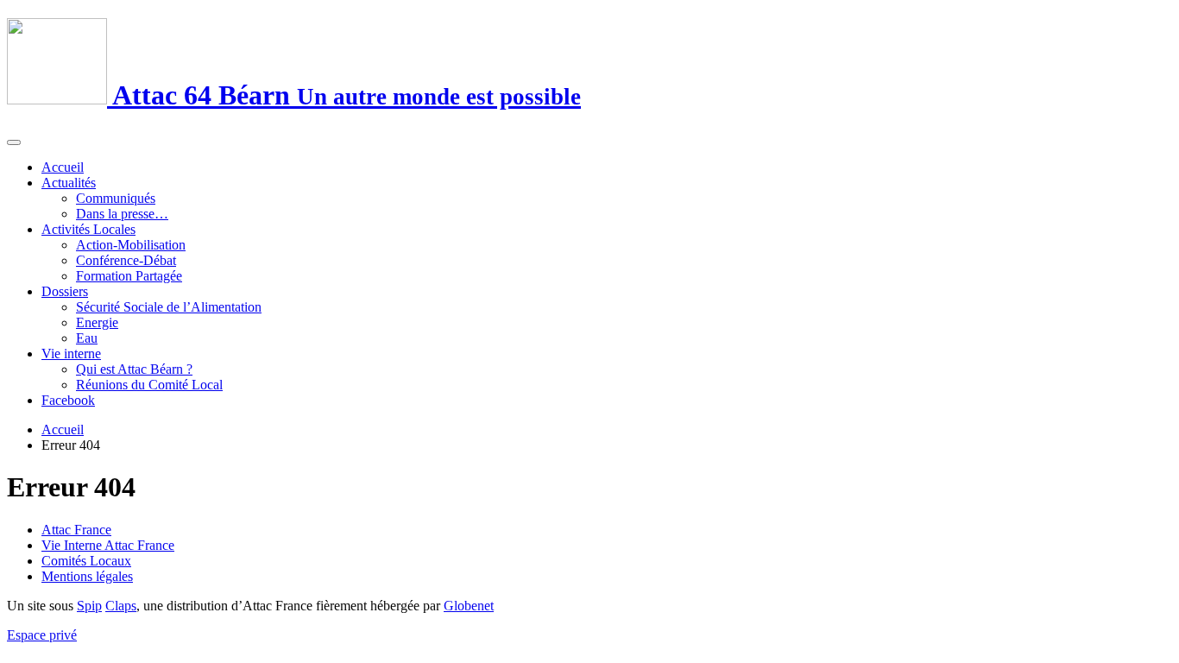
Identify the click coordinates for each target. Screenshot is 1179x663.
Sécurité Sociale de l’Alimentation (169, 307)
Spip (89, 605)
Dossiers (64, 291)
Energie (97, 322)
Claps (120, 605)
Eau (87, 338)
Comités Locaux (86, 560)
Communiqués (115, 198)
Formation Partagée (129, 275)
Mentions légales (87, 576)
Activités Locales (88, 229)
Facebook (68, 400)
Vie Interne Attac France (107, 545)
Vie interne (71, 353)
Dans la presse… (122, 213)
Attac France (76, 529)
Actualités (68, 182)
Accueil (62, 167)
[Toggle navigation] (14, 142)
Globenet (469, 605)
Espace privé (42, 635)
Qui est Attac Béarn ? (134, 369)
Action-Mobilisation (131, 244)
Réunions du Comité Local (149, 384)
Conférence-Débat (126, 260)
